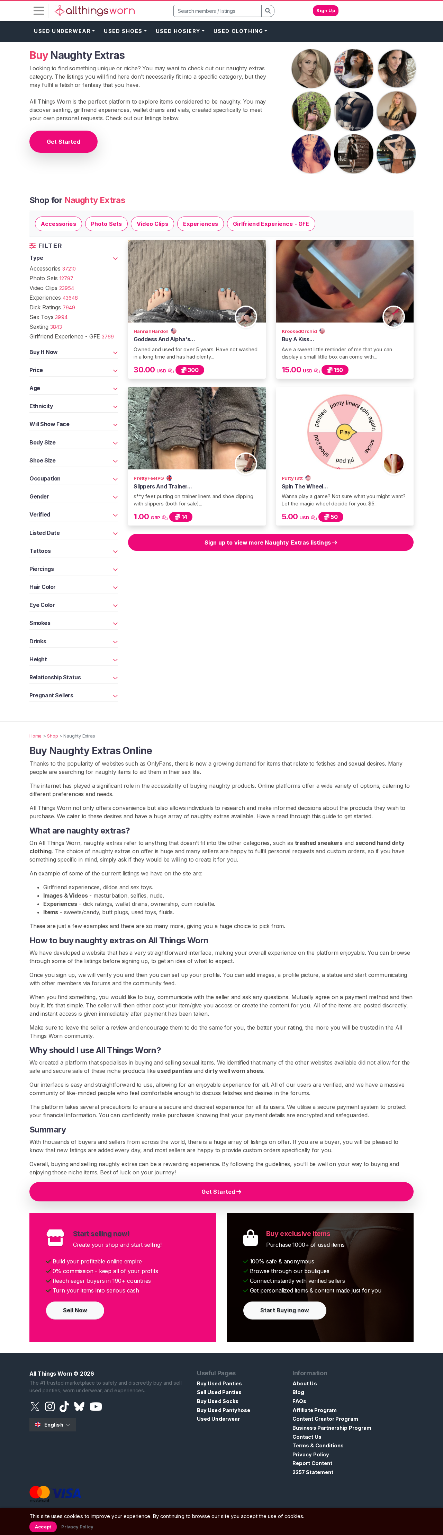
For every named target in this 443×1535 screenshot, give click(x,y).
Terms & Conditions (318, 1445)
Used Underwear (62, 31)
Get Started (63, 141)
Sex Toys (48, 317)
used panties (174, 1070)
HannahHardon (152, 331)
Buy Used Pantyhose (223, 1410)
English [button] (53, 1425)
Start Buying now (284, 1310)
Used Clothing (238, 31)
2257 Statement (312, 1472)
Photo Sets (106, 223)
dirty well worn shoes (234, 1070)
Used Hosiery (178, 31)
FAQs (299, 1401)
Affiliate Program (314, 1410)
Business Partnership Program (331, 1428)
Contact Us (307, 1437)
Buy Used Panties (219, 1383)
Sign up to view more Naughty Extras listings (268, 542)
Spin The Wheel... (305, 486)
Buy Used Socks (217, 1401)
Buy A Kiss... (298, 339)
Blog (298, 1392)
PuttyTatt (293, 478)
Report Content (312, 1463)
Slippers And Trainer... (163, 486)
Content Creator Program (325, 1419)
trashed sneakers (319, 842)
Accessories (58, 223)
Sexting (45, 326)
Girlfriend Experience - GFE (271, 223)
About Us (304, 1383)
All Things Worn (50, 1373)
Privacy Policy (310, 1454)
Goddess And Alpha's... (164, 339)
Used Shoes (123, 31)
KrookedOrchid (300, 331)
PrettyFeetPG (149, 478)
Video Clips (152, 223)
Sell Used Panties (219, 1392)
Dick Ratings (52, 307)
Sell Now (75, 1310)
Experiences (200, 223)
